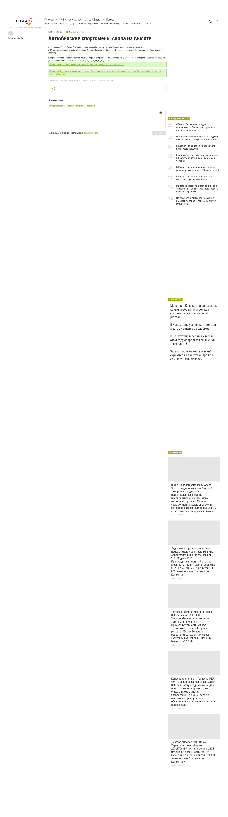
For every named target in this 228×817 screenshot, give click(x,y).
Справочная (81, 24)
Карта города (114, 24)
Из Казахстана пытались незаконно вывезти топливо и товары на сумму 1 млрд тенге (196, 201)
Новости (52, 19)
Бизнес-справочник (74, 19)
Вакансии (104, 24)
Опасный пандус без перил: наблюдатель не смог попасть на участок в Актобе (198, 138)
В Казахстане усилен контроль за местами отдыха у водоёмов (194, 178)
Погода (110, 19)
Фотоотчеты (63, 24)
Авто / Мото (146, 24)
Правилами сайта (91, 133)
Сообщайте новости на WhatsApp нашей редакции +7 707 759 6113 (94, 64)
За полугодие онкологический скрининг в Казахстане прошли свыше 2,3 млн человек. (197, 158)
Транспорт (125, 24)
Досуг (72, 24)
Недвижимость (93, 24)
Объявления (135, 24)
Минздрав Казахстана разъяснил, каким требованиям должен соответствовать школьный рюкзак (197, 188)
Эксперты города (50, 24)
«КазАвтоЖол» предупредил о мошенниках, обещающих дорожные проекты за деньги (195, 127)
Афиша (96, 19)
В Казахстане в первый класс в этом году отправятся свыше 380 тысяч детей (197, 168)
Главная (10, 28)
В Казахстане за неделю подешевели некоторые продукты (195, 147)
